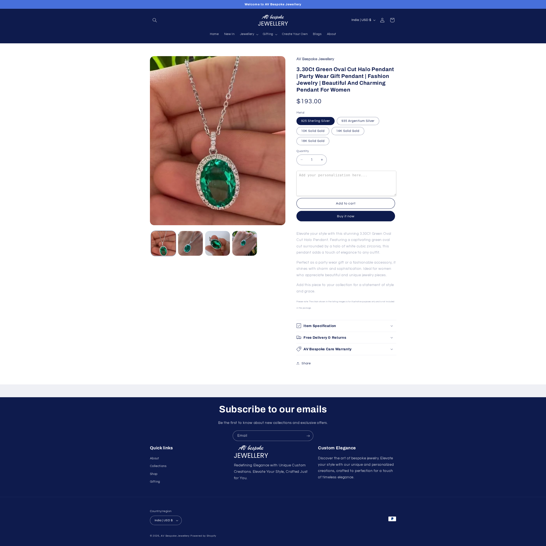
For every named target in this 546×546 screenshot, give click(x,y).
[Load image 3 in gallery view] (217, 243)
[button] (155, 20)
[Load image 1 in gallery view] (163, 243)
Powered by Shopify (203, 536)
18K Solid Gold (313, 140)
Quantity (302, 150)
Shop (154, 474)
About (154, 458)
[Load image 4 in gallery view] (244, 243)
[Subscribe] (308, 436)
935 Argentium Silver (358, 120)
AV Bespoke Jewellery (175, 536)
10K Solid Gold (313, 130)
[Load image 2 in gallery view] (190, 243)
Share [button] (306, 363)
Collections (158, 466)
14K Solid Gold (348, 130)
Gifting (155, 481)
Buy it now (346, 216)
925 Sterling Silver (315, 120)
